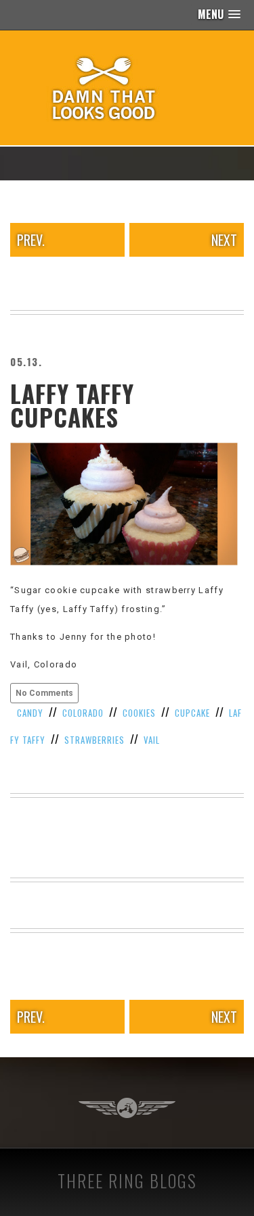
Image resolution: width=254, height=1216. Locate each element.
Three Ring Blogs (127, 1180)
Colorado (83, 712)
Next (224, 240)
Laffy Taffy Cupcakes (72, 405)
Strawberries (94, 739)
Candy (30, 712)
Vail (152, 739)
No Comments (44, 693)
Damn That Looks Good (127, 88)
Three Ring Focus (127, 1108)
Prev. (31, 240)
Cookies (139, 712)
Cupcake (192, 712)
